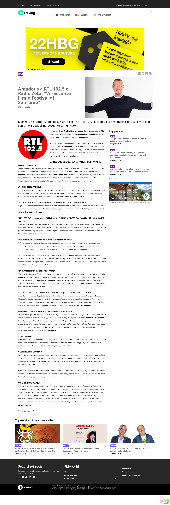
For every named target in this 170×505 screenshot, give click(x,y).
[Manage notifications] (161, 501)
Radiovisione (104, 15)
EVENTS (18, 446)
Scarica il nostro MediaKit (131, 475)
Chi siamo (21, 5)
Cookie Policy (127, 469)
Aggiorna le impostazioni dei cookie (97, 486)
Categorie (65, 15)
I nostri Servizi (52, 5)
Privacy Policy (127, 472)
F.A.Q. (147, 5)
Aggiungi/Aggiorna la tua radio (128, 5)
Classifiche (83, 15)
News (20, 74)
